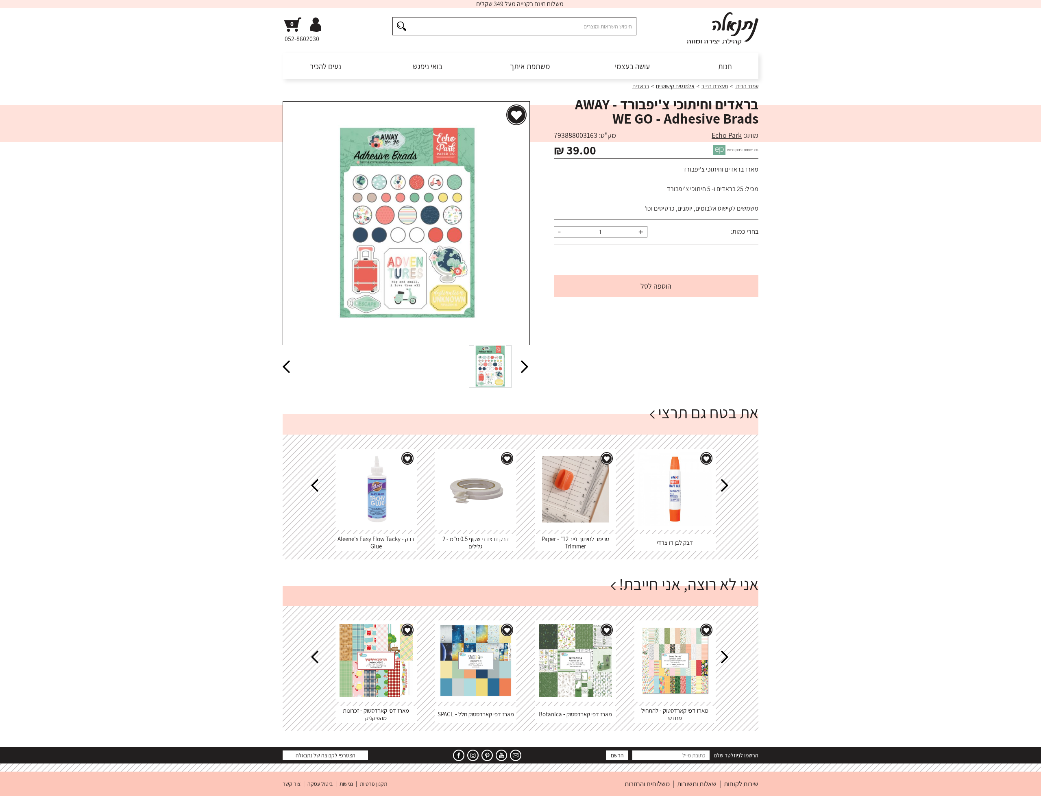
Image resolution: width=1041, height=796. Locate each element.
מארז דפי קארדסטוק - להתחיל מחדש (674, 714)
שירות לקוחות (741, 783)
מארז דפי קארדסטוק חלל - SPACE (476, 714)
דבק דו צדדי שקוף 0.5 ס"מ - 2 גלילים (475, 542)
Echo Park (727, 135)
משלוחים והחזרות (647, 783)
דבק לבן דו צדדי (675, 542)
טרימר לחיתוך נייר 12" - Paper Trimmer (575, 542)
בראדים (640, 86)
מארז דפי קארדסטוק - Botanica (575, 714)
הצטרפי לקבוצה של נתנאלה (325, 755)
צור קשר (292, 783)
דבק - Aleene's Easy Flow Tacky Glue (376, 542)
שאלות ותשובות (697, 783)
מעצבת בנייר (714, 86)
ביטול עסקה (320, 783)
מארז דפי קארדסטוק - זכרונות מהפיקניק (376, 714)
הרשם (617, 755)
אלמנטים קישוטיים (675, 86)
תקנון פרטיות (373, 783)
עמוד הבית (746, 86)
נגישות (346, 783)
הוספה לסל (655, 286)
